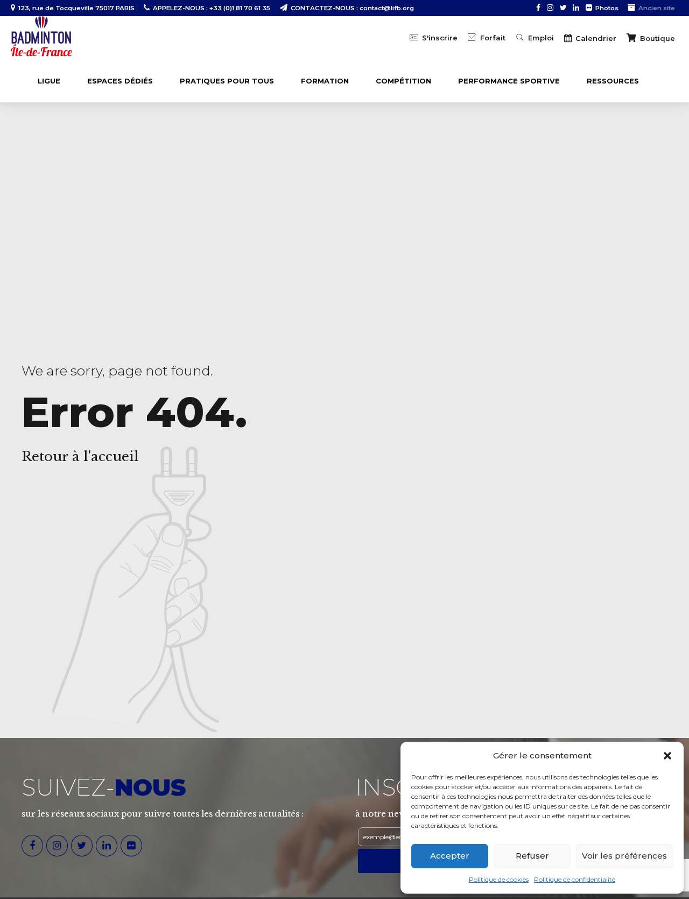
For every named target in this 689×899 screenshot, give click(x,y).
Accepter (449, 856)
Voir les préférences (624, 856)
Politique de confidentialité (574, 879)
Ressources (613, 80)
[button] (667, 755)
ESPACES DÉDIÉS (120, 80)
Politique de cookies (499, 879)
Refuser (532, 856)
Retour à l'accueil (80, 456)
